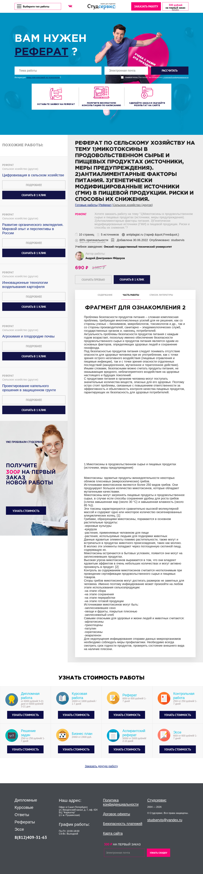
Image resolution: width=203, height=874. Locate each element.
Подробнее (34, 185)
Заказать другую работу (101, 766)
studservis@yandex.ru (164, 820)
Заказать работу (146, 6)
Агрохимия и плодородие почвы (28, 336)
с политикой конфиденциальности (175, 77)
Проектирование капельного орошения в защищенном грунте (29, 388)
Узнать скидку (158, 852)
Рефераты (25, 822)
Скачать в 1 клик (34, 195)
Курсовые (24, 807)
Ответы (22, 815)
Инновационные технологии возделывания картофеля (25, 285)
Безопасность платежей (122, 824)
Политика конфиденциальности (121, 802)
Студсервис (156, 800)
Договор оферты (116, 814)
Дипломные (26, 800)
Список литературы (161, 294)
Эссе (19, 829)
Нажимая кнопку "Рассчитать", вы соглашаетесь (156, 77)
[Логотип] (102, 6)
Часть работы (131, 294)
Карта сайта (113, 833)
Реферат (41, 52)
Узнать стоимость (26, 511)
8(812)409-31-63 (31, 837)
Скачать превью (93, 280)
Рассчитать (170, 70)
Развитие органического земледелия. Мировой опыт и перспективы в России (32, 229)
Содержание (105, 294)
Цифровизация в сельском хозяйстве (33, 175)
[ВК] (70, 6)
